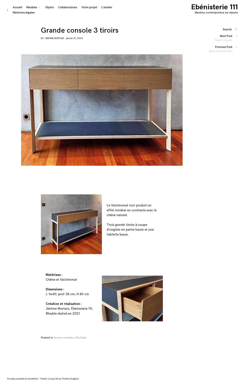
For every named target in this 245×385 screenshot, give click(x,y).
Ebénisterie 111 (214, 7)
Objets (49, 7)
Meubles (31, 7)
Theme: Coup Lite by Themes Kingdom (59, 378)
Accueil (17, 7)
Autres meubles (64, 337)
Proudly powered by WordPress (23, 378)
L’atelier (107, 7)
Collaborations (67, 7)
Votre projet (89, 7)
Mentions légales (24, 12)
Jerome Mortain (54, 38)
